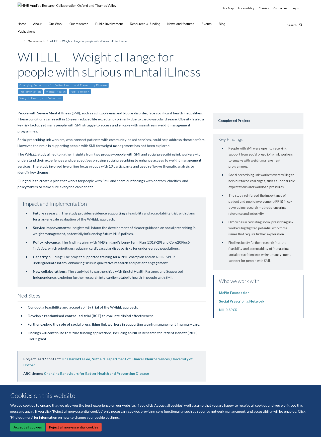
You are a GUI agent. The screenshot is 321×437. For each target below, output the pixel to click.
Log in (295, 8)
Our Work (55, 24)
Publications (26, 31)
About (37, 24)
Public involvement (109, 24)
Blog (222, 24)
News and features (180, 24)
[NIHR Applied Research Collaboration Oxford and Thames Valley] (67, 4)
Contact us (280, 8)
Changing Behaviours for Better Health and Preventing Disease (96, 373)
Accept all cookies (28, 427)
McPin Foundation (234, 292)
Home (22, 24)
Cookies (264, 8)
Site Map (227, 8)
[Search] (300, 24)
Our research (78, 24)
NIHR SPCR (228, 310)
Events (206, 24)
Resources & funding (145, 24)
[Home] (22, 41)
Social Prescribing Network (241, 301)
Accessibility (246, 8)
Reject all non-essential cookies (73, 427)
